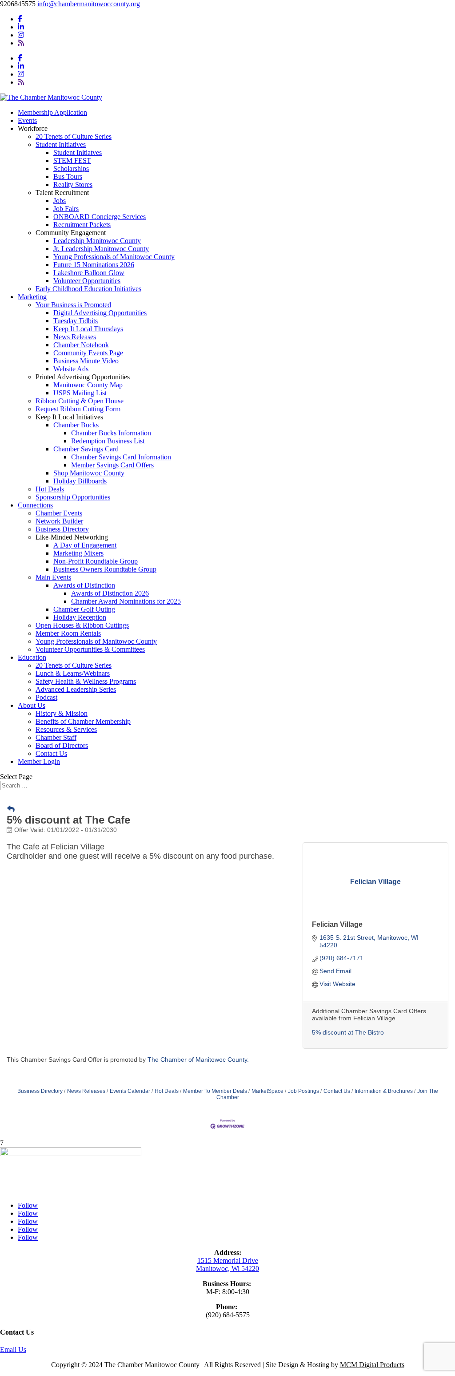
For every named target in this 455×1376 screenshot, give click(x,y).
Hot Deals (50, 489)
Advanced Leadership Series (76, 689)
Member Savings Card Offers (112, 465)
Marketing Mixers (78, 553)
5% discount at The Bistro (348, 1032)
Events (27, 120)
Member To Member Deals (215, 1091)
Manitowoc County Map (88, 385)
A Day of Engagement (84, 545)
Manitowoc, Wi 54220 (227, 1268)
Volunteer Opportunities (86, 280)
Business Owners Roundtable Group (104, 569)
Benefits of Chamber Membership (83, 721)
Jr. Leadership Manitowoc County (101, 248)
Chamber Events (59, 513)
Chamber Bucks (76, 425)
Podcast (46, 697)
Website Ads (70, 369)
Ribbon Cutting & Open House (80, 401)
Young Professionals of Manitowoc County (114, 256)
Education (32, 657)
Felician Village (337, 924)
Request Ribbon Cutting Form (78, 409)
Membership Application (52, 112)
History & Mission (62, 713)
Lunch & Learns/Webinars (73, 673)
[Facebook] (20, 19)
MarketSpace (267, 1091)
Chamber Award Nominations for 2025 (126, 601)
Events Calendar (130, 1091)
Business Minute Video (86, 361)
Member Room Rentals (68, 633)
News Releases (74, 337)
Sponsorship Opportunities (73, 497)
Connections (35, 505)
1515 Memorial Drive (227, 1260)
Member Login (39, 761)
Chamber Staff (56, 737)
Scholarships (71, 168)
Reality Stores (72, 184)
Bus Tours (67, 176)
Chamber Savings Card (86, 449)
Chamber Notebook (81, 345)
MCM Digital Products (372, 1364)
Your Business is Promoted (73, 304)
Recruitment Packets (82, 224)
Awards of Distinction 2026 (110, 593)
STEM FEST (72, 160)
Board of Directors (62, 745)
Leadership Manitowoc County (97, 240)
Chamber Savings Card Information (121, 457)
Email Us (13, 1349)
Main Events (53, 577)
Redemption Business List (107, 441)
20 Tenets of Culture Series (74, 136)
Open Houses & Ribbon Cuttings (82, 625)
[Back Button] (11, 809)
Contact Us (51, 753)
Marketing (32, 296)
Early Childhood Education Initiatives (88, 288)
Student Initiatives (61, 144)
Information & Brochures (384, 1091)
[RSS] (21, 43)
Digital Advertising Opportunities (100, 313)
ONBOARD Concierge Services (99, 216)
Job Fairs (66, 208)
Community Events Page (88, 353)
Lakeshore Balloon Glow (88, 272)
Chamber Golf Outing (84, 609)
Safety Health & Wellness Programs (86, 681)
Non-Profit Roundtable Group (95, 561)
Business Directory (62, 529)
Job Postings (303, 1091)
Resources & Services (66, 729)
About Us (31, 705)
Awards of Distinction (84, 585)
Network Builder (59, 521)
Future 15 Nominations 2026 (93, 264)
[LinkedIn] (21, 27)
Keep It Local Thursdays (88, 329)
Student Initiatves (77, 152)
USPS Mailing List (80, 393)
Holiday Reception (79, 617)
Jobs (59, 200)
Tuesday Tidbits (75, 321)
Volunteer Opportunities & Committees (90, 649)
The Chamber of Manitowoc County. (198, 1059)
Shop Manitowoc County (88, 473)
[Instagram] (21, 35)
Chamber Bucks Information (111, 433)
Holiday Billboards (80, 481)
